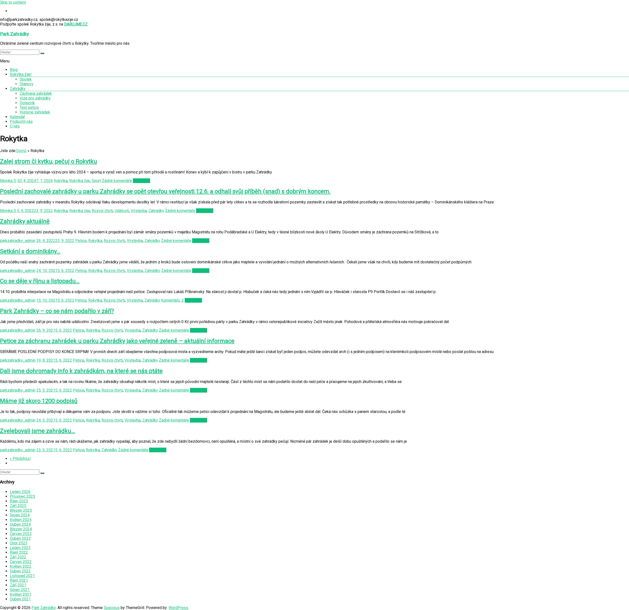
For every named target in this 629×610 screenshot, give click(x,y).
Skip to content (13, 2)
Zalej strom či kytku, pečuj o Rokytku (48, 161)
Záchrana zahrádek (36, 93)
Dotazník (27, 102)
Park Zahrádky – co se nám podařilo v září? (57, 311)
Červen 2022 (21, 561)
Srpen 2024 (20, 515)
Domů (21, 150)
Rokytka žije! (21, 74)
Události (122, 210)
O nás (15, 126)
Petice (80, 240)
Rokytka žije (79, 180)
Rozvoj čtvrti (102, 210)
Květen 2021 (20, 594)
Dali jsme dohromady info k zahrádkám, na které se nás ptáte (81, 371)
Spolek (26, 79)
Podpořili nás (21, 121)
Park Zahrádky (14, 34)
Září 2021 (18, 585)
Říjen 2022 (19, 552)
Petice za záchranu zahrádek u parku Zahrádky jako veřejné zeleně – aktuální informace (117, 341)
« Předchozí (20, 458)
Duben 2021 (20, 599)
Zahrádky (18, 88)
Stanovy (26, 84)
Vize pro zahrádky (35, 98)
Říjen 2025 (19, 501)
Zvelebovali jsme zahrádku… (37, 430)
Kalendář (17, 116)
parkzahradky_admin (17, 240)
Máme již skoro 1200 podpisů (38, 400)
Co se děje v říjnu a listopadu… (40, 281)
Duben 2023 (20, 538)
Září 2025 (18, 505)
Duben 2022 (20, 571)
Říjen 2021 (19, 580)
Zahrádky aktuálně (25, 221)
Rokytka (61, 180)
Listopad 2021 (22, 575)
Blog (14, 69)
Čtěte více (141, 180)
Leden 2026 (20, 491)
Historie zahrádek (35, 112)
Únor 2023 (19, 543)
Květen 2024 (20, 519)
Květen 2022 (20, 566)
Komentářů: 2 (172, 300)
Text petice (29, 107)
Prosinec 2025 (22, 496)
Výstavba (139, 210)
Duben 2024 (20, 524)
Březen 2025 (21, 510)
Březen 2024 (21, 529)
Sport (96, 180)
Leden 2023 (20, 547)
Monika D (8, 180)
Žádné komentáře (117, 180)
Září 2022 (18, 557)
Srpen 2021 (20, 589)
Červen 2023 (21, 533)
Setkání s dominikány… (30, 251)
